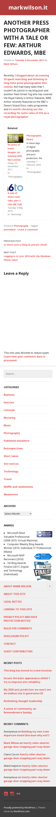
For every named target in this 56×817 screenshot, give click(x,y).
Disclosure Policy (16, 636)
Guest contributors (18, 651)
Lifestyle (9, 410)
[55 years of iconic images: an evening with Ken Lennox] (15, 138)
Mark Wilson (11, 63)
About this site (14, 594)
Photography (21, 225)
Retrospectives (13, 448)
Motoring (9, 417)
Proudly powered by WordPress (19, 807)
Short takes (11, 456)
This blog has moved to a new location (28, 670)
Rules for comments (18, 628)
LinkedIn (6, 796)
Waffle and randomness (18, 486)
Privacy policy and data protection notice (20, 618)
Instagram (12, 796)
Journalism (10, 229)
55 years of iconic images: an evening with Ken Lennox (15, 152)
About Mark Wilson (17, 586)
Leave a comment (28, 229)
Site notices (11, 463)
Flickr (18, 796)
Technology (11, 471)
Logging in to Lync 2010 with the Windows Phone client (27, 256)
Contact (10, 643)
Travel (8, 479)
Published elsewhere (17, 440)
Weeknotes (11, 494)
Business (9, 394)
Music (7, 425)
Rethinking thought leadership (23, 701)
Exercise (9, 402)
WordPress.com (22, 811)
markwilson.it (28, 7)
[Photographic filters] (35, 154)
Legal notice (13, 601)
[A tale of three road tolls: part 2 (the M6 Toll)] (15, 186)
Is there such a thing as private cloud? (25, 242)
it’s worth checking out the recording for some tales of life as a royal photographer (26, 113)
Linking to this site (18, 609)
